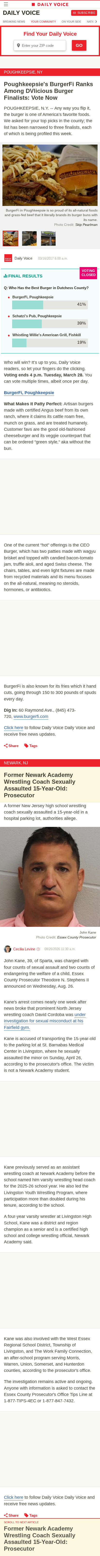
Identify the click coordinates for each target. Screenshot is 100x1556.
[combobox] (40, 45)
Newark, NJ (16, 763)
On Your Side (71, 21)
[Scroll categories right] (96, 21)
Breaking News (14, 21)
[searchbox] (43, 45)
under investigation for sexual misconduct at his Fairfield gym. (45, 1021)
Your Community (43, 21)
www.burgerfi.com (31, 716)
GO (79, 45)
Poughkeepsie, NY (23, 72)
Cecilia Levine (24, 949)
